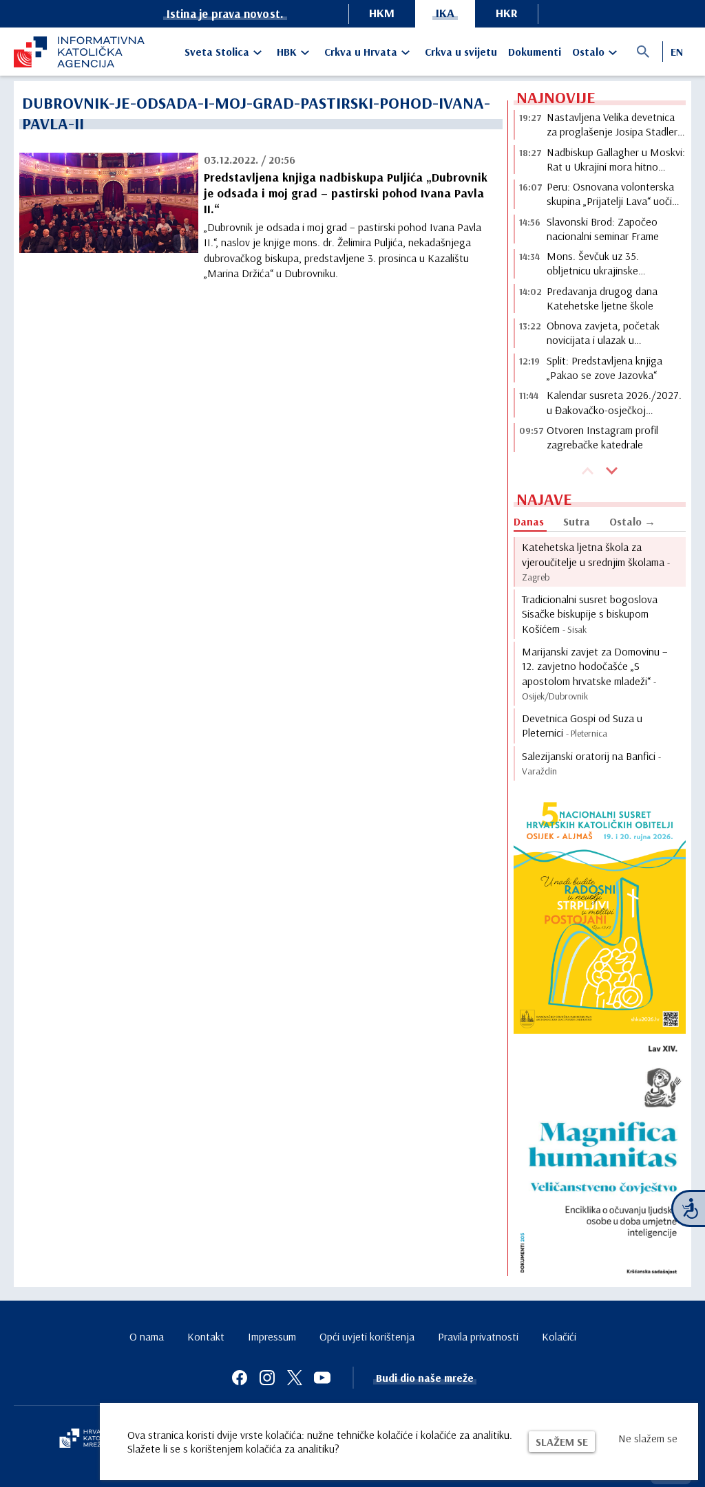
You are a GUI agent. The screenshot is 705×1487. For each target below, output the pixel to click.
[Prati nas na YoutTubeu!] (322, 1377)
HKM (381, 13)
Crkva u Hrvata (360, 51)
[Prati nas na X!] (294, 1377)
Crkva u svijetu (461, 51)
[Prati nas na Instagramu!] (267, 1377)
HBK (287, 51)
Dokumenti (534, 51)
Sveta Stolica (217, 51)
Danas (529, 521)
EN (677, 51)
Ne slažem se (647, 1438)
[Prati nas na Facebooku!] (239, 1377)
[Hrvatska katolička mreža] (89, 1440)
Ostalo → (632, 521)
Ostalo (588, 51)
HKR (507, 13)
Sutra (576, 521)
